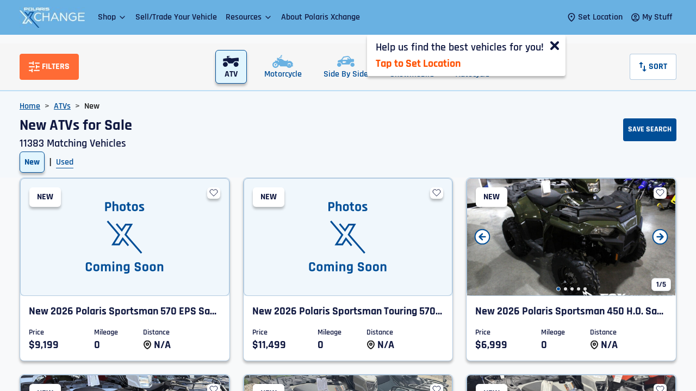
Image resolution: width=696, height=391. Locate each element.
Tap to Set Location (418, 63)
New (32, 162)
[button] (112, 17)
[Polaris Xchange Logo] (52, 17)
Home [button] (30, 106)
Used (64, 162)
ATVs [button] (62, 106)
